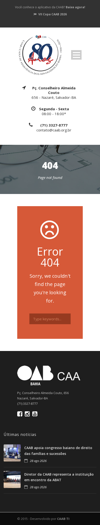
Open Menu (76, 55)
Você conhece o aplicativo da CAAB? (50, 7)
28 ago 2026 (38, 461)
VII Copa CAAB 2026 (52, 14)
